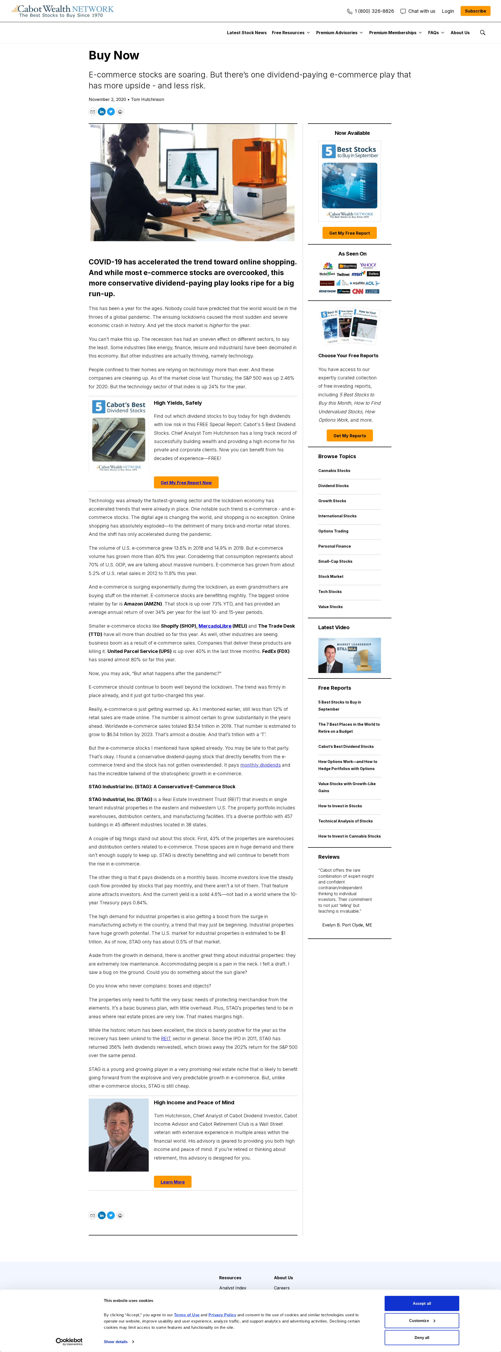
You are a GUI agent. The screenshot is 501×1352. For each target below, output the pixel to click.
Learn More (173, 1182)
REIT (166, 1038)
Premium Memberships (392, 32)
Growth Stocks (332, 501)
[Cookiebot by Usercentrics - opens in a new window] (69, 1342)
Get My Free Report (349, 233)
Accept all (422, 1303)
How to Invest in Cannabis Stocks (349, 836)
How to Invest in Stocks (340, 806)
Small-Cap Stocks (335, 561)
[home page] (62, 11)
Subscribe (475, 11)
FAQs (433, 32)
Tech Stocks (330, 591)
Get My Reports (349, 435)
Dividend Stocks (333, 485)
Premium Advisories (336, 32)
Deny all (422, 1337)
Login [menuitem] (448, 11)
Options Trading (333, 531)
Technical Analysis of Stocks (345, 821)
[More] (308, 32)
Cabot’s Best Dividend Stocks (346, 746)
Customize (419, 1320)
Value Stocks (330, 606)
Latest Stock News (247, 32)
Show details (116, 1341)
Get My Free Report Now (186, 482)
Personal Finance (334, 546)
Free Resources (288, 32)
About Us (460, 32)
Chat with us (421, 11)
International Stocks (337, 516)
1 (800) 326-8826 (374, 11)
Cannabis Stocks (334, 470)
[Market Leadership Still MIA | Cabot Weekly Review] (349, 655)
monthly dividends (260, 765)
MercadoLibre (215, 626)
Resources (230, 1277)
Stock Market (330, 576)
